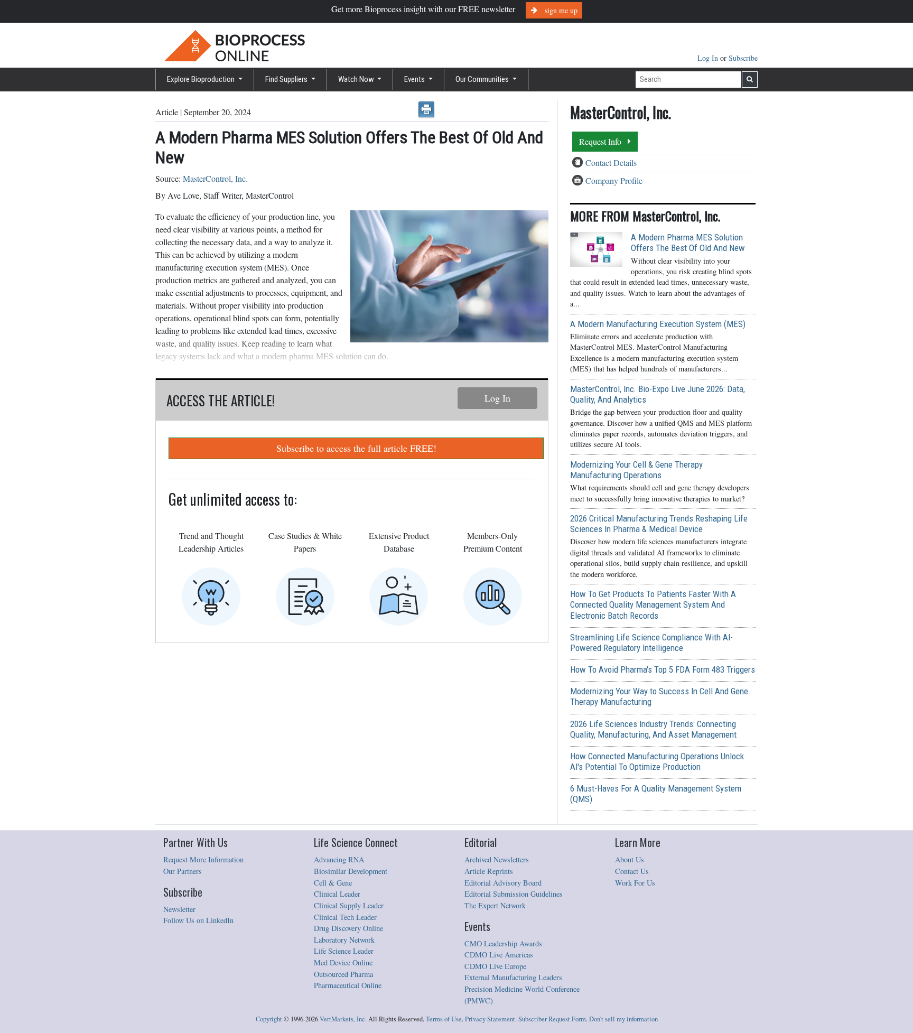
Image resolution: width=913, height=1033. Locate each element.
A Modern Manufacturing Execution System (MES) (658, 324)
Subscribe (743, 58)
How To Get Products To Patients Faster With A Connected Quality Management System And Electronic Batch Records (653, 604)
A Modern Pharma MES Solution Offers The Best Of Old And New (688, 242)
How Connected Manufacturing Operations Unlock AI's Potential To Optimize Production (657, 761)
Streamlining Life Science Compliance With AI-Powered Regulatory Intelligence (651, 642)
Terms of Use (444, 1019)
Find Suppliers (287, 79)
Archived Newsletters (496, 859)
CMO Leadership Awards (503, 943)
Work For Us (635, 883)
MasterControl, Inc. (215, 178)
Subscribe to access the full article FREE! (356, 448)
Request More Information (203, 859)
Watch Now (357, 79)
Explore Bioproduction (201, 79)
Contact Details (611, 162)
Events (415, 79)
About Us (629, 859)
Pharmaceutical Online (347, 985)
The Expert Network (495, 905)
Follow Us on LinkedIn (198, 920)
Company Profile (613, 180)
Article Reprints (488, 871)
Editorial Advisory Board (503, 883)
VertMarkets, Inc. (343, 1019)
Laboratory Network (344, 940)
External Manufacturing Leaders (513, 977)
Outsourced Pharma (343, 974)
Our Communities (482, 79)
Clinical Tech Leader (345, 917)
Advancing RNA (339, 859)
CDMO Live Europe (495, 966)
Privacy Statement (490, 1019)
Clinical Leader (337, 894)
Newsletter (179, 909)
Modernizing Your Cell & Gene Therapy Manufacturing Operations (636, 469)
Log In (708, 58)
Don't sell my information (623, 1019)
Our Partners (182, 871)
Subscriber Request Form (552, 1019)
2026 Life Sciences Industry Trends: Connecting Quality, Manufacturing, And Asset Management (653, 729)
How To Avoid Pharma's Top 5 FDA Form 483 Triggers (662, 669)
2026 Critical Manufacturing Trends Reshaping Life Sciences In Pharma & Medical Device (659, 523)
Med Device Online (343, 962)
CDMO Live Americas (498, 955)
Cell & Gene (333, 883)
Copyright (269, 1019)
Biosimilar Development (350, 871)
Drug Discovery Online (348, 928)
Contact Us (632, 871)
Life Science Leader (344, 951)
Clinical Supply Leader (349, 905)
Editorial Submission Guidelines (513, 894)
